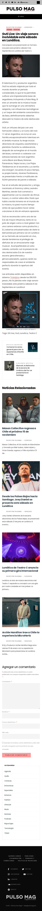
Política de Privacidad (27, 861)
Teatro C (33, 333)
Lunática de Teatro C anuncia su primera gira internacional (20, 569)
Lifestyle (7, 805)
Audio (6, 776)
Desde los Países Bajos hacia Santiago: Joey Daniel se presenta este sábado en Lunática (19, 501)
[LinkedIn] (15, 2)
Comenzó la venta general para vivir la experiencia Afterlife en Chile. (15, 349)
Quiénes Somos (14, 856)
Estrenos (7, 795)
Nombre (5, 712)
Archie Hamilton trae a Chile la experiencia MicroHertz (20, 634)
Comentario (7, 682)
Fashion (7, 800)
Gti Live (11, 333)
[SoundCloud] (18, 2)
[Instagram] (9, 2)
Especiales (8, 790)
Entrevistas (8, 786)
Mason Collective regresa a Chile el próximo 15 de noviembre (19, 431)
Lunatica (24, 333)
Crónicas (8, 781)
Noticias (17, 29)
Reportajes (8, 823)
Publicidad (29, 856)
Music (6, 809)
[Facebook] (3, 2)
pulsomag (18, 27)
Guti (17, 333)
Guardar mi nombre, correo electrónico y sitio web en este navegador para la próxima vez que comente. (21, 746)
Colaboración (15, 858)
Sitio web (5, 732)
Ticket (6, 833)
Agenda (9, 29)
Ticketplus (14, 277)
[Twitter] (6, 2)
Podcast (7, 819)
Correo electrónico (9, 722)
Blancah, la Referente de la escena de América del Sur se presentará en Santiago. (25, 369)
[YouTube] (12, 2)
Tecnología (8, 828)
